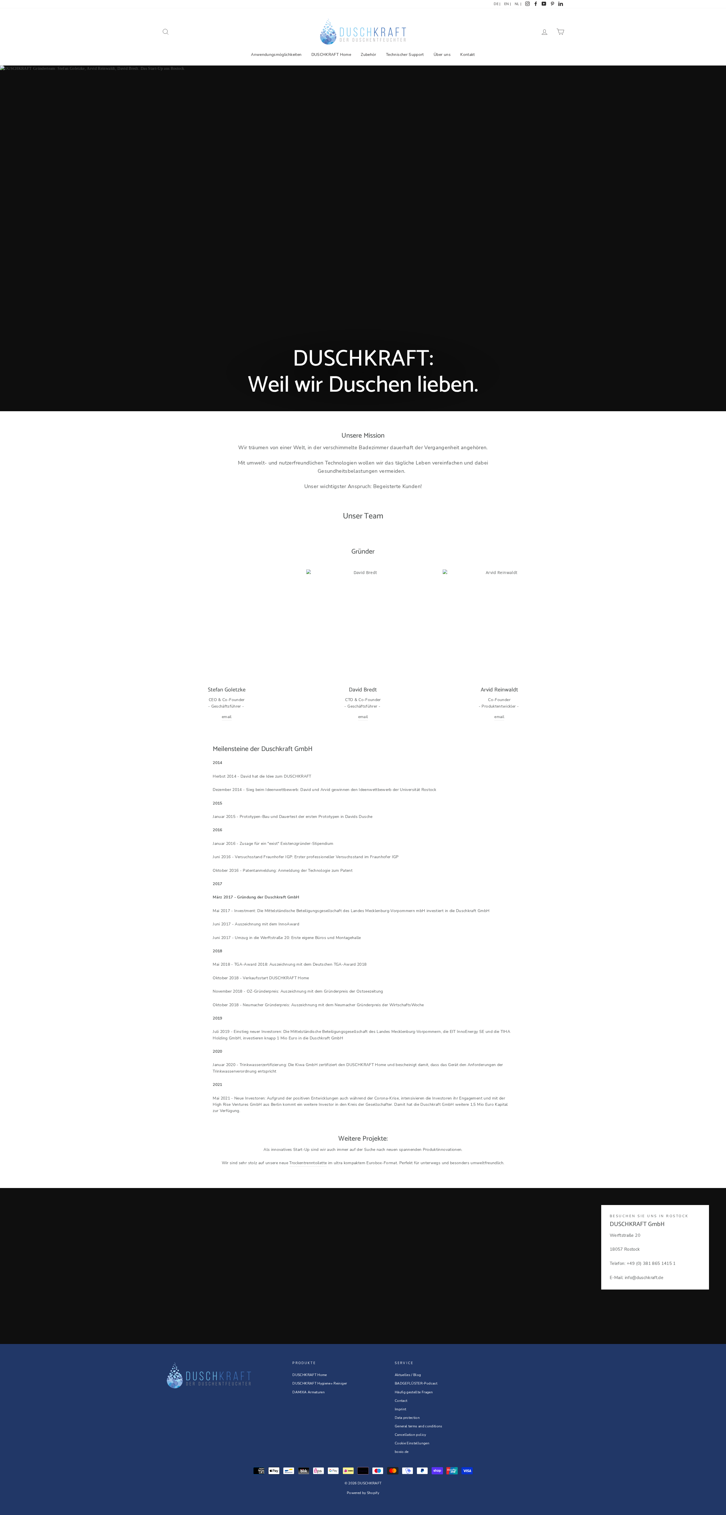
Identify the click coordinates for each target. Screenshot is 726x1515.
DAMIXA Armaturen (308, 1392)
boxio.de (402, 1451)
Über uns (442, 54)
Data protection (407, 1417)
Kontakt (467, 54)
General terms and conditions (418, 1426)
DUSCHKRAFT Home (331, 54)
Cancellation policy (410, 1434)
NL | (518, 4)
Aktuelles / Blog (408, 1375)
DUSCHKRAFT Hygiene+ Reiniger (319, 1383)
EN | (507, 4)
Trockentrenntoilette (308, 1163)
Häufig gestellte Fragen (414, 1392)
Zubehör (368, 54)
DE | (497, 4)
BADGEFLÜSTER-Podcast (416, 1383)
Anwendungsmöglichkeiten (276, 54)
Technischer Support (405, 54)
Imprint (400, 1409)
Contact (401, 1400)
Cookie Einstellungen (412, 1443)
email (227, 716)
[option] (363, 238)
